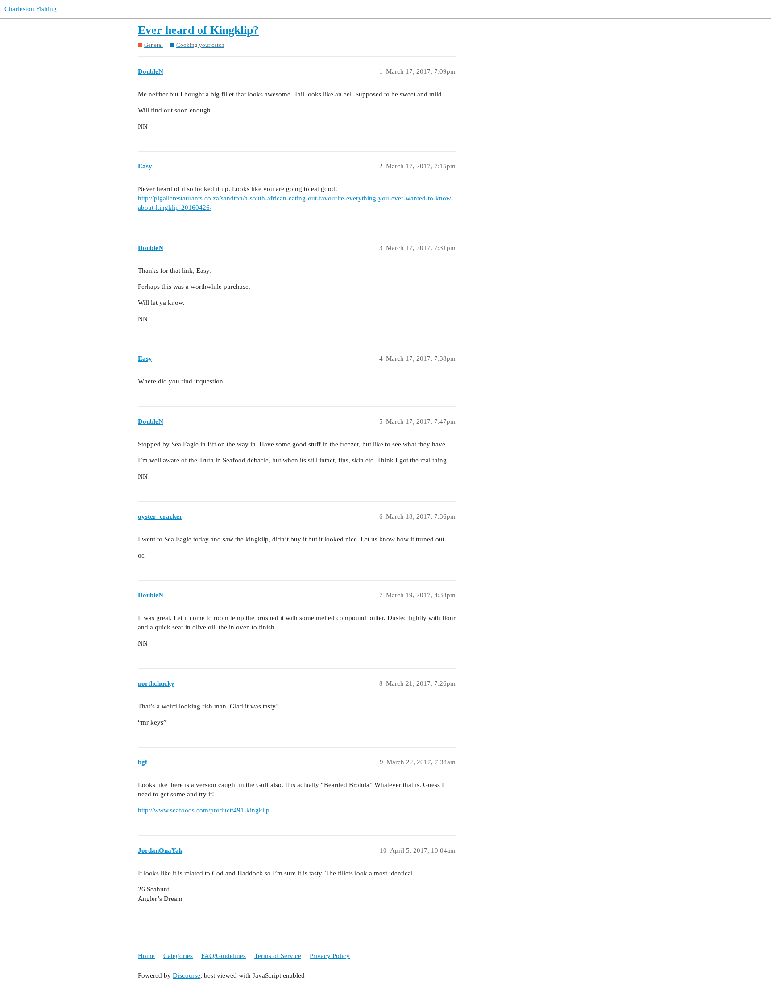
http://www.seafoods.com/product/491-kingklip (203, 810)
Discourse (186, 975)
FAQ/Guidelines (223, 955)
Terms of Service (277, 955)
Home (146, 955)
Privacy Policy (330, 955)
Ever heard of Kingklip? (198, 30)
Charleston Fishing (30, 8)
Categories (178, 955)
